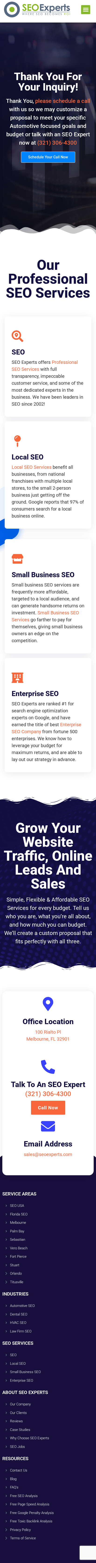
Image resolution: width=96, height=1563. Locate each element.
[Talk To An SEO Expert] (48, 1067)
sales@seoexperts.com (48, 1154)
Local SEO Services (31, 467)
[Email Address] (48, 1126)
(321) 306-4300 (57, 143)
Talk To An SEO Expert (48, 1084)
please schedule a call (62, 101)
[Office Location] (48, 1004)
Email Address (48, 1144)
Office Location (48, 1021)
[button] (85, 9)
